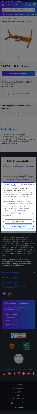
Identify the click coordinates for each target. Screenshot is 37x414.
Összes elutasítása (26, 184)
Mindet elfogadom (18, 227)
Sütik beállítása (18, 221)
